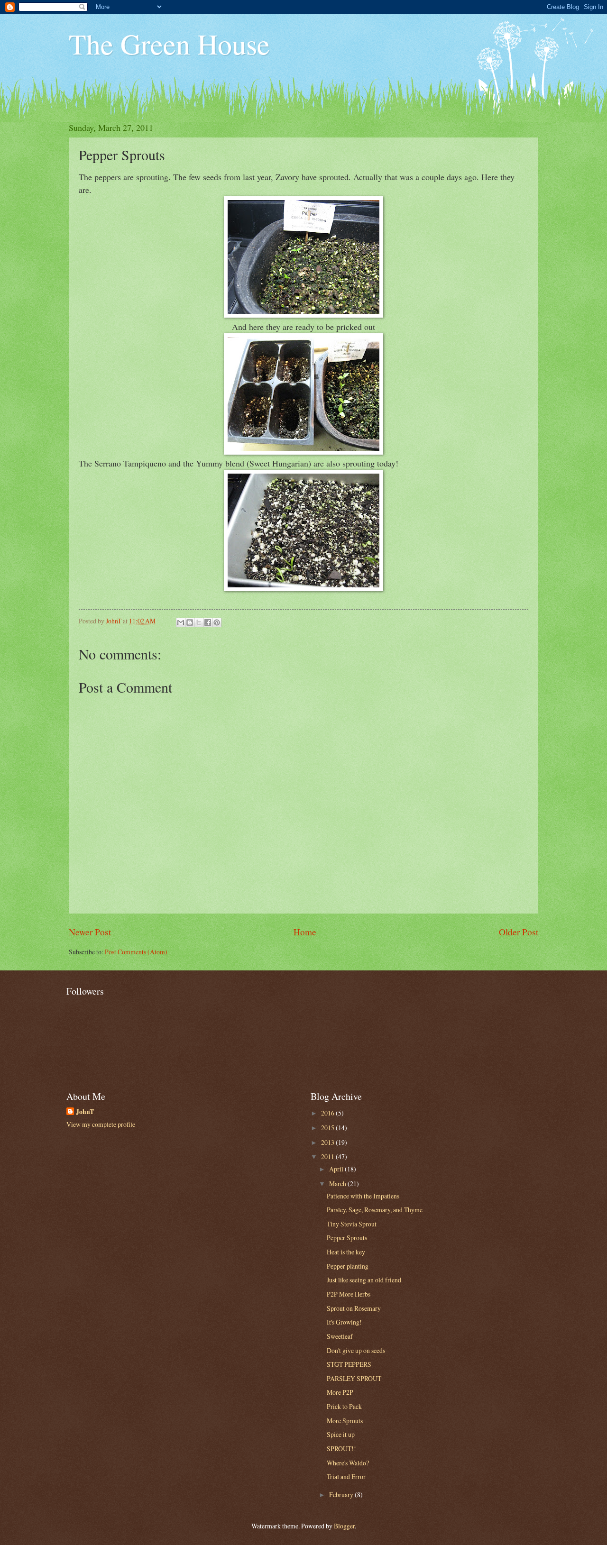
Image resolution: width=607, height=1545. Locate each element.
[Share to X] (198, 622)
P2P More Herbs (348, 1293)
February (342, 1494)
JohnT (85, 1111)
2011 (328, 1156)
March (338, 1183)
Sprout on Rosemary (354, 1308)
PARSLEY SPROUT (354, 1378)
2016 (328, 1112)
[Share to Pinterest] (216, 622)
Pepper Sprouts (347, 1237)
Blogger (344, 1525)
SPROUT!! (341, 1448)
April (337, 1168)
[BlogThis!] (189, 622)
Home (305, 932)
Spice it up (341, 1434)
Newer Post (90, 932)
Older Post (518, 932)
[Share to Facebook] (207, 622)
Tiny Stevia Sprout (352, 1223)
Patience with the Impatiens (363, 1195)
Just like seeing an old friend (364, 1279)
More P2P (340, 1392)
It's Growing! (344, 1321)
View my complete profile (100, 1124)
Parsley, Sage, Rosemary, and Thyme (375, 1209)
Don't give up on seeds (356, 1350)
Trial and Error (346, 1476)
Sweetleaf (340, 1336)
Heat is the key (346, 1251)
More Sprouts (345, 1420)
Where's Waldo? (348, 1462)
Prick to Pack (344, 1406)
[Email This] (180, 622)
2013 (328, 1142)
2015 (328, 1127)
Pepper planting (347, 1266)
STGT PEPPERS (349, 1364)
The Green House (169, 44)
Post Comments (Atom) (136, 951)
